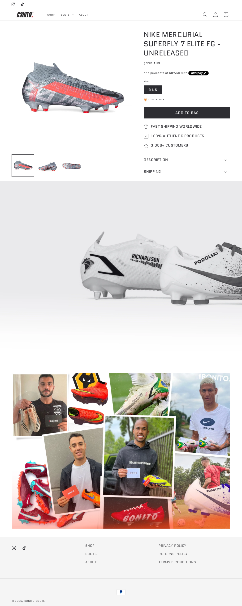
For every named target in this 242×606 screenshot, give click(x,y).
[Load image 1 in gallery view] (23, 166)
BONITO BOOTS (34, 601)
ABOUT (91, 562)
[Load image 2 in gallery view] (47, 166)
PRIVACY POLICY (172, 545)
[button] (67, 14)
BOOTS (91, 553)
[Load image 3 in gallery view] (72, 166)
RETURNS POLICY (173, 553)
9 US (153, 89)
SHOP (90, 545)
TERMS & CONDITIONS (177, 562)
